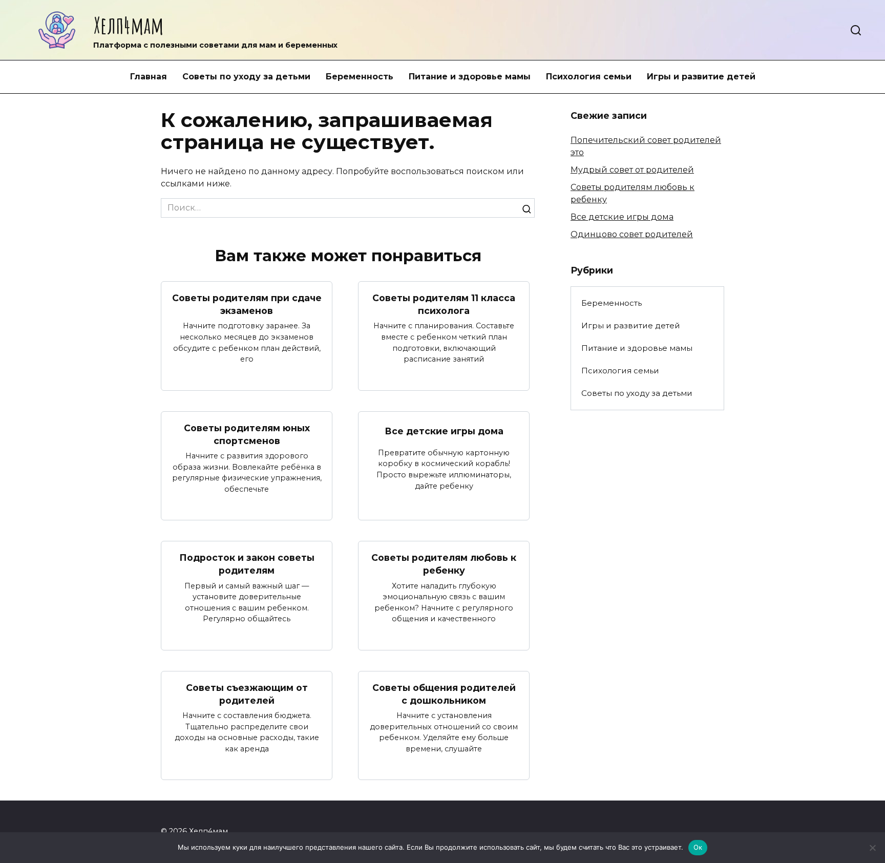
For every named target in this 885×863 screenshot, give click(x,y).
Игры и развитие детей (701, 76)
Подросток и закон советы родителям (246, 564)
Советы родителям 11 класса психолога (443, 304)
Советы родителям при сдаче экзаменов (247, 304)
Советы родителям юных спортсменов (247, 434)
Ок (698, 847)
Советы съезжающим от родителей (247, 694)
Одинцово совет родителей (632, 234)
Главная (148, 76)
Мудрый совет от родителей (632, 170)
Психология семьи (588, 76)
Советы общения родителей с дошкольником (444, 694)
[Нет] (872, 848)
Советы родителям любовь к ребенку (443, 564)
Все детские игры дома (444, 431)
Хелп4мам (128, 24)
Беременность (359, 76)
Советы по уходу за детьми (246, 76)
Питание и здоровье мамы (470, 76)
